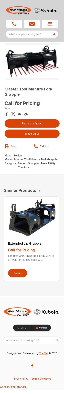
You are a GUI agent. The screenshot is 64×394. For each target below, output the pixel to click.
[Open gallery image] (32, 61)
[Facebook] (32, 365)
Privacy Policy (20, 378)
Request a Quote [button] (32, 123)
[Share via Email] (20, 114)
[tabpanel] (32, 62)
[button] (14, 24)
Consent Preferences (13, 386)
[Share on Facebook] (7, 114)
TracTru (43, 353)
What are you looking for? (25, 34)
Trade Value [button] (32, 133)
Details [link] (17, 273)
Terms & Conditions (40, 378)
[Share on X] (13, 114)
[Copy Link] (26, 114)
